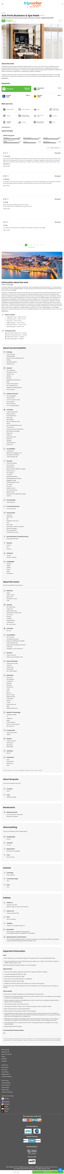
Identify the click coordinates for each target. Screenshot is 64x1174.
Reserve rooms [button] (48, 1172)
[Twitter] (3, 1106)
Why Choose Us (6, 1085)
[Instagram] (3, 1104)
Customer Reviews (7, 1076)
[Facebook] (3, 1102)
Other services (6, 127)
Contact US (5, 1065)
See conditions (32, 1153)
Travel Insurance (6, 1083)
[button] (3, 41)
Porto (3, 13)
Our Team (4, 1069)
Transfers (4, 1061)
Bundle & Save (5, 1052)
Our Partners (5, 1072)
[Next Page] (40, 245)
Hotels (3, 1056)
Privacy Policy (5, 1089)
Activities (4, 1059)
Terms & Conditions (7, 1092)
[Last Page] (43, 245)
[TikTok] (3, 1111)
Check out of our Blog (7, 1096)
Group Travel (5, 1080)
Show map (16, 1172)
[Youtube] (3, 1109)
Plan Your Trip (5, 1049)
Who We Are (5, 1067)
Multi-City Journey (7, 1054)
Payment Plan (5, 1087)
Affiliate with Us (6, 1074)
